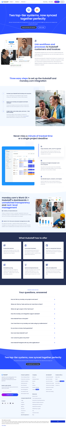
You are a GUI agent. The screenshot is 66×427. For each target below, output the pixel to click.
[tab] (51, 150)
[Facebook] (3, 403)
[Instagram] (5, 403)
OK (57, 421)
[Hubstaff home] (5, 2)
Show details (4, 425)
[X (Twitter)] (8, 403)
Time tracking (25, 115)
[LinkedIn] (10, 403)
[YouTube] (13, 403)
